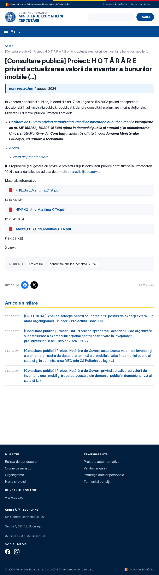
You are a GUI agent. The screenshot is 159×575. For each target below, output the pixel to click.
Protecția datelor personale (104, 475)
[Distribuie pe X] (34, 285)
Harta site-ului (15, 481)
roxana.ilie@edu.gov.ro (83, 172)
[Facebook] (7, 551)
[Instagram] (16, 551)
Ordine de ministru (18, 468)
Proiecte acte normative (101, 462)
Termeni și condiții (97, 481)
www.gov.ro (14, 497)
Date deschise (140, 4)
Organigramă (14, 475)
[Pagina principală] (10, 17)
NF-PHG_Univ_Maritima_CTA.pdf (40, 210)
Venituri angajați (95, 468)
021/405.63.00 (37, 536)
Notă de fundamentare (30, 157)
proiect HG (36, 264)
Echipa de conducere (21, 462)
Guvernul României (114, 4)
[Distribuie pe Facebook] (25, 285)
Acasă (9, 46)
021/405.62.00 (15, 536)
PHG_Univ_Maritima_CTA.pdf (38, 190)
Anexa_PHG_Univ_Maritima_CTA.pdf (43, 229)
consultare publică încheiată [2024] (73, 264)
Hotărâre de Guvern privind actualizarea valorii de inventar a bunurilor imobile (71, 122)
